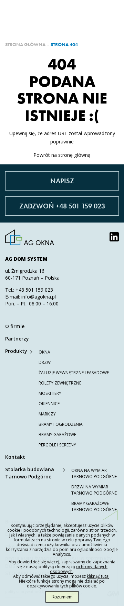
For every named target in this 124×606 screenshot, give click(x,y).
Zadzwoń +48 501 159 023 (62, 206)
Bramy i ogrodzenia (61, 424)
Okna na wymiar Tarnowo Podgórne (94, 473)
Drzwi (45, 362)
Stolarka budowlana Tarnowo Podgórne (29, 473)
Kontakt (15, 457)
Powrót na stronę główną (62, 155)
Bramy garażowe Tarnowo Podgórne (94, 506)
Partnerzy (17, 338)
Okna (44, 352)
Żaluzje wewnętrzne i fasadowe (74, 373)
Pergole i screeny (57, 445)
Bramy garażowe (57, 434)
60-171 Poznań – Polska (32, 277)
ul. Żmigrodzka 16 (24, 271)
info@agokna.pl (38, 296)
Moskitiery (50, 393)
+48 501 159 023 (34, 289)
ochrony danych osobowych (78, 569)
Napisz (62, 180)
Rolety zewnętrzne (60, 383)
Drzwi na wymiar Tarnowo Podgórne (94, 490)
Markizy (47, 414)
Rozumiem (62, 596)
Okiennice (49, 404)
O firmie (14, 326)
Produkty (16, 351)
